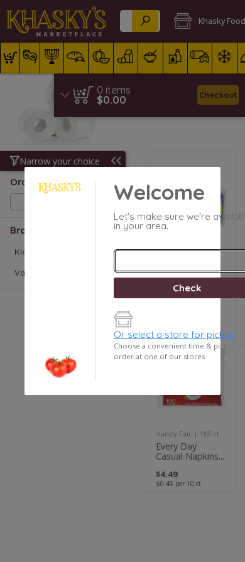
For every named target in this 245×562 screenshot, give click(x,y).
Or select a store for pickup (174, 334)
